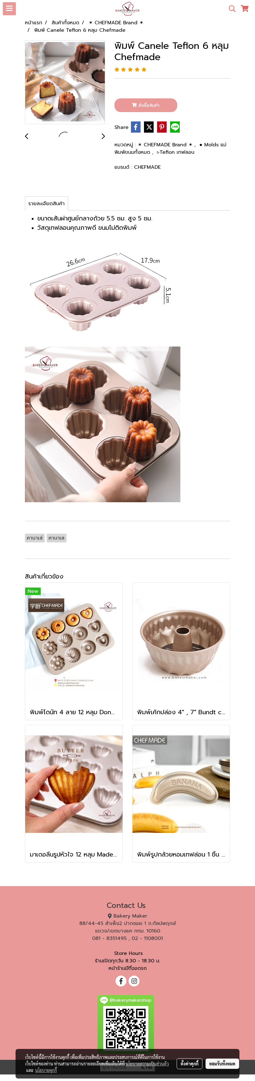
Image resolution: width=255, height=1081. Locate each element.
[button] (230, 8)
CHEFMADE (147, 167)
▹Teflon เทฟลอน (175, 152)
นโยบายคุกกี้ (46, 1070)
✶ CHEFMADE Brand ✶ (166, 145)
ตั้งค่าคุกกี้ (189, 1063)
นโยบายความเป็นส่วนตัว (147, 1063)
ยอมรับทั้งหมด (222, 1063)
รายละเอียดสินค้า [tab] (46, 203)
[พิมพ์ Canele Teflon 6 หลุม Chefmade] (65, 82)
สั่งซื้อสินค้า (148, 105)
